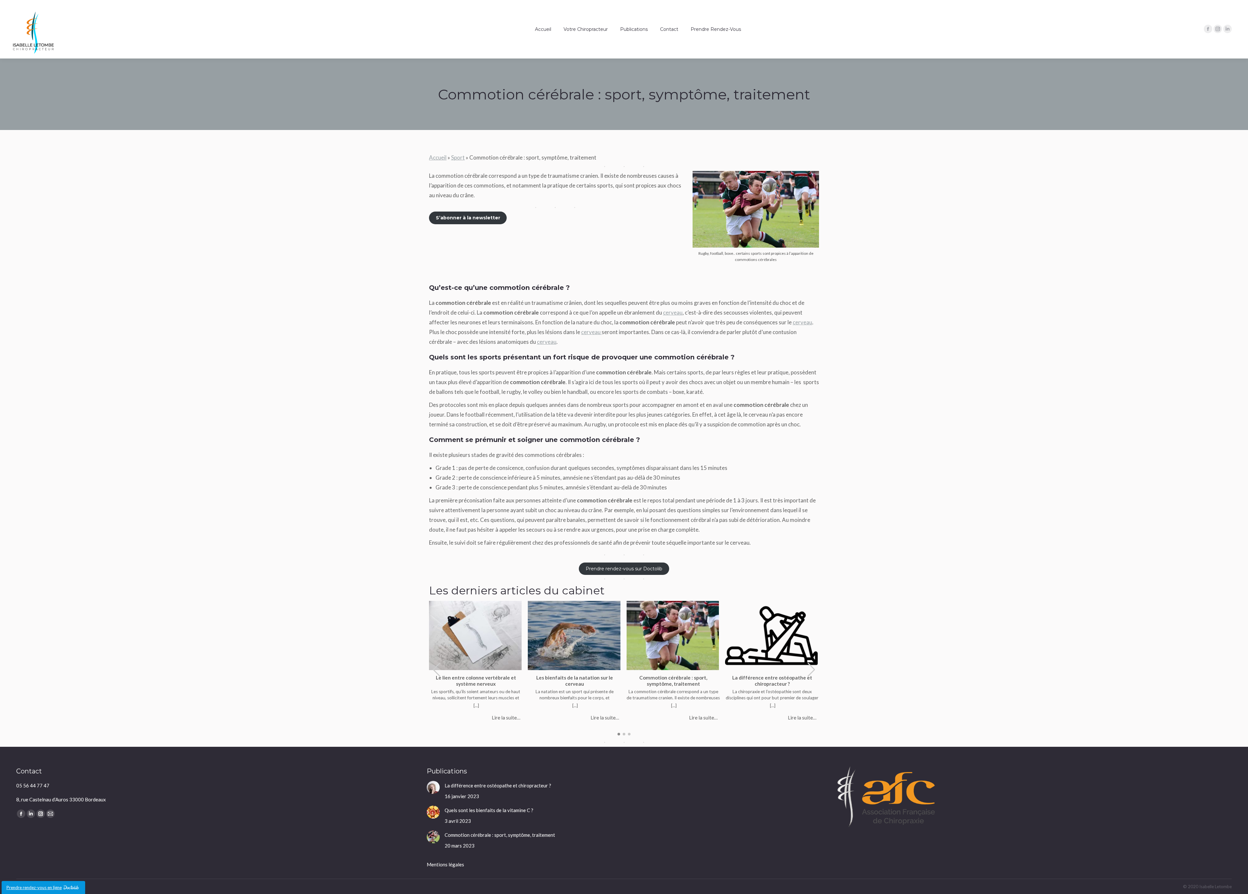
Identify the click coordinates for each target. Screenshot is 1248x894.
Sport (458, 157)
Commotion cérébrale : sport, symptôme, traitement (673, 681)
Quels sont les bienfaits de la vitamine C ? (489, 810)
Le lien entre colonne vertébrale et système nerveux (476, 681)
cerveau (672, 312)
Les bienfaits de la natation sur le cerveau (574, 681)
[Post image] (433, 787)
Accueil (438, 157)
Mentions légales (445, 864)
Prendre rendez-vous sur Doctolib (624, 569)
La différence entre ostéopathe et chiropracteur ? (772, 681)
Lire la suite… (506, 717)
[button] (811, 670)
